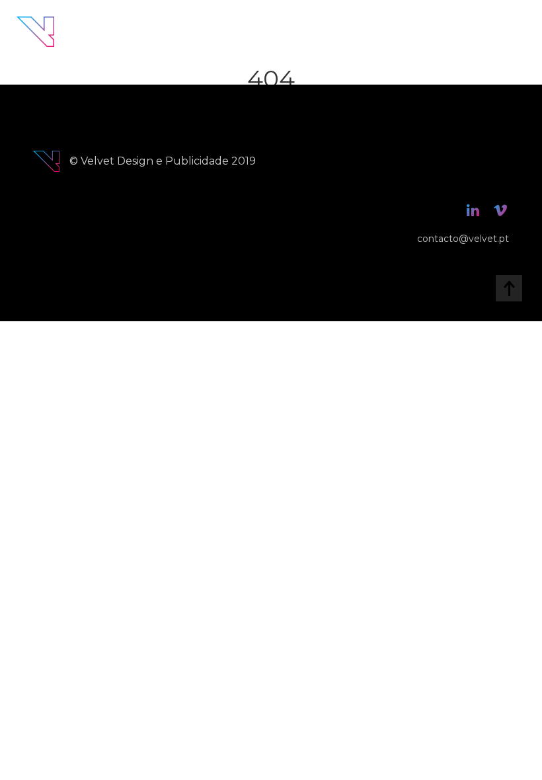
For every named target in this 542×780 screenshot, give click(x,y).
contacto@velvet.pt (463, 239)
